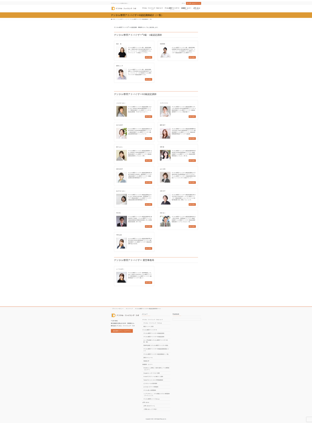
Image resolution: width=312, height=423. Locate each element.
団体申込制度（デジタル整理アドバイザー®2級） (156, 345)
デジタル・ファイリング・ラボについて (152, 319)
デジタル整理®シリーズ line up (151, 399)
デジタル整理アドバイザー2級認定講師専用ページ (148, 308)
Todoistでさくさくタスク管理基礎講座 (153, 380)
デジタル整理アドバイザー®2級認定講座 (153, 333)
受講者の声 (146, 361)
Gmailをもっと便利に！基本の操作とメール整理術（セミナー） (156, 368)
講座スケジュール (148, 357)
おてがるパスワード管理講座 (150, 386)
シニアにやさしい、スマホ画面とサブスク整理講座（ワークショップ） (156, 394)
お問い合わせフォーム (194, 3)
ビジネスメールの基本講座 (150, 383)
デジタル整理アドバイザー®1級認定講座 (153, 336)
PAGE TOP (303, 408)
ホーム (183, 3)
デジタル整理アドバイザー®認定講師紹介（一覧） (156, 354)
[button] (122, 331)
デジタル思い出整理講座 (149, 390)
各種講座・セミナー (147, 364)
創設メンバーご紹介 (148, 326)
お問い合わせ (145, 402)
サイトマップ (129, 308)
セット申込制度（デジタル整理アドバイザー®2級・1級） (155, 341)
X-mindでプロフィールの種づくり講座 (153, 376)
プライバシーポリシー (118, 308)
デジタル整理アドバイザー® (149, 329)
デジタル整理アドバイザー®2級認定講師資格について (156, 349)
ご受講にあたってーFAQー (150, 409)
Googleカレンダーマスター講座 (151, 373)
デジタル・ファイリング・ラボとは (152, 323)
